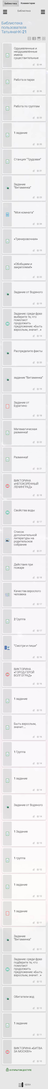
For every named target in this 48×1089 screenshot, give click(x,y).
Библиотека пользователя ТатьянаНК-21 (14, 27)
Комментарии (28, 3)
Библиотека (12, 4)
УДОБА (28, 1085)
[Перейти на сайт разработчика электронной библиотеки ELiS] (20, 1085)
